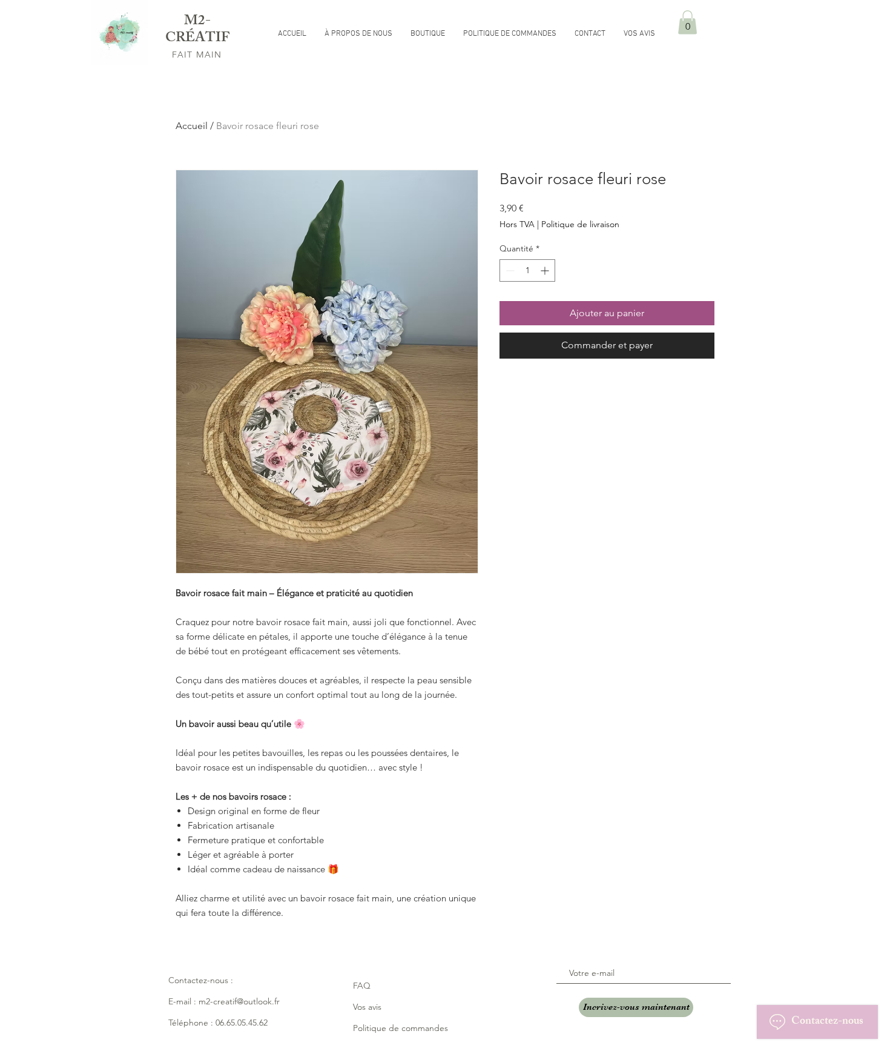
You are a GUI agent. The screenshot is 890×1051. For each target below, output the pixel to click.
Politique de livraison (580, 224)
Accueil (192, 125)
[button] (687, 22)
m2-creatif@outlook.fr (239, 1001)
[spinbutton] (527, 270)
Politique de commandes (400, 1028)
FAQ (362, 985)
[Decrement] (508, 270)
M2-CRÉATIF (197, 30)
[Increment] (545, 270)
